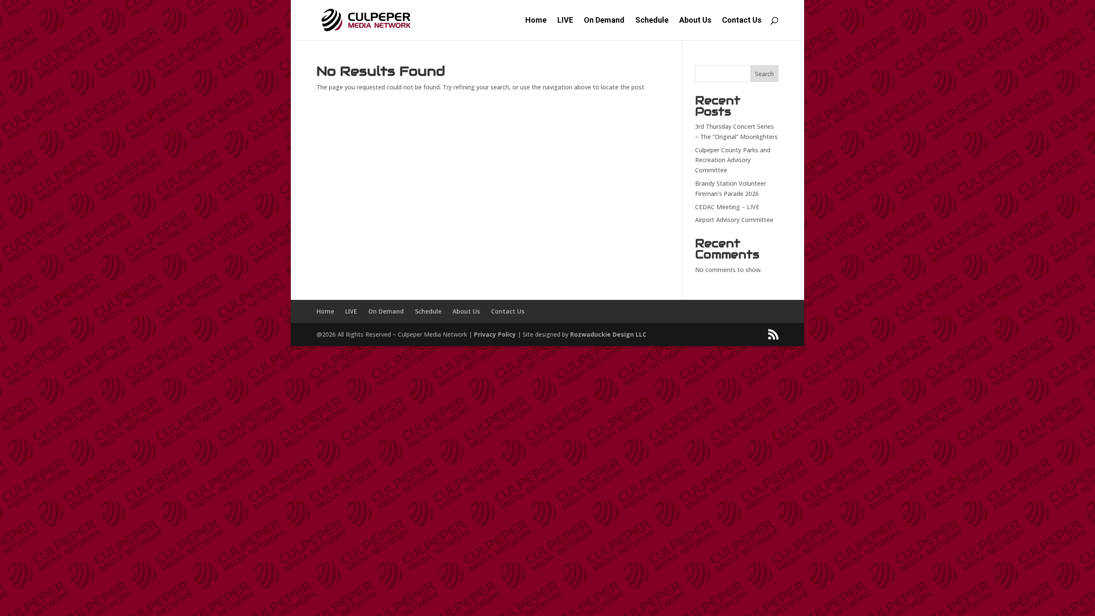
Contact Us (741, 20)
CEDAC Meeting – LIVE (727, 207)
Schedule (652, 20)
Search (764, 74)
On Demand (604, 20)
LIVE (565, 20)
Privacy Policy (495, 334)
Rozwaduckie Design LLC (608, 334)
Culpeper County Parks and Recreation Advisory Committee (732, 160)
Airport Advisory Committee (734, 220)
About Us (695, 20)
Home (536, 20)
